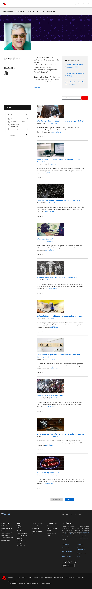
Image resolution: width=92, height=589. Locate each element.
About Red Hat (11, 577)
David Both (54, 123)
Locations (30, 577)
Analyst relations (66, 556)
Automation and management (15, 125)
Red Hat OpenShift (6, 533)
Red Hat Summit (80, 577)
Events (23, 577)
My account (20, 530)
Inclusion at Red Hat (59, 577)
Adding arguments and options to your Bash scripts (57, 277)
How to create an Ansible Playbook (50, 395)
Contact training (51, 533)
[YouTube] (67, 515)
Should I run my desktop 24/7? (49, 472)
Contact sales (50, 526)
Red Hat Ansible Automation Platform (7, 536)
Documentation (21, 545)
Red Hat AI (4, 526)
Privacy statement (12, 583)
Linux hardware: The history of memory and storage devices (60, 434)
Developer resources (22, 535)
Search (84, 98)
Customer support (22, 533)
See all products (5, 540)
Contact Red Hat (38, 577)
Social (48, 535)
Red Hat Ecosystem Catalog (22, 542)
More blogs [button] (50, 11)
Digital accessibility (46, 583)
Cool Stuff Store (70, 577)
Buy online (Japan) (37, 531)
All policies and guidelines (33, 583)
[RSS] (6, 73)
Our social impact (81, 553)
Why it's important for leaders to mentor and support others (60, 121)
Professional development (18, 121)
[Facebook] (71, 515)
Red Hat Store (36, 528)
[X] (76, 515)
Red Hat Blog (8, 11)
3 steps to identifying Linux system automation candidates (60, 316)
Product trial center (37, 526)
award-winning (84, 538)
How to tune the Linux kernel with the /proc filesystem (58, 200)
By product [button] (19, 11)
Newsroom (80, 544)
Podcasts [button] (39, 11)
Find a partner (20, 538)
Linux (12, 119)
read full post (56, 132)
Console (34, 534)
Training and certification (20, 527)
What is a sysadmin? (45, 239)
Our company (65, 544)
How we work (65, 548)
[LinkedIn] (63, 515)
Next (68, 500)
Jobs (78, 556)
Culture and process (16, 129)
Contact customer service (52, 529)
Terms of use (22, 583)
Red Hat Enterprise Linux (6, 529)
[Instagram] (80, 515)
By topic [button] (29, 11)
